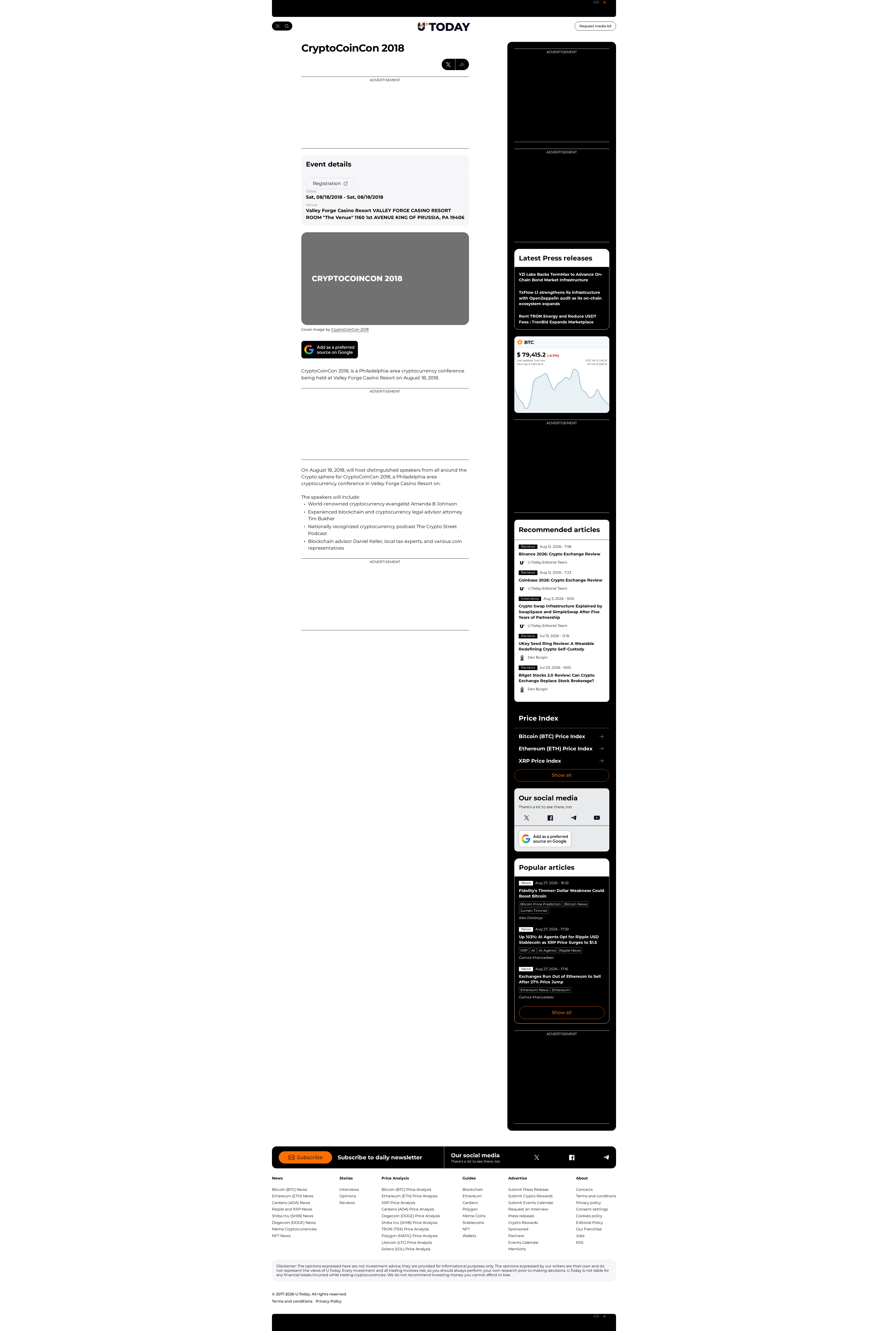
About (582, 1178)
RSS (579, 1242)
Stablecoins (473, 1222)
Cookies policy (589, 1216)
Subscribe (310, 1157)
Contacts (584, 1189)
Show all (562, 775)
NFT (466, 1229)
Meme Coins (474, 1216)
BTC (529, 342)
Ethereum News (534, 990)
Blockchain (472, 1189)
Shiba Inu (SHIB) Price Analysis (410, 1222)
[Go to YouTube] (596, 817)
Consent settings (592, 1209)
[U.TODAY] (444, 26)
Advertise (517, 1178)
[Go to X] (526, 817)
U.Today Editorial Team (547, 562)
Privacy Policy (329, 1301)
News (526, 883)
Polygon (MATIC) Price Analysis (410, 1236)
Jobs (580, 1236)
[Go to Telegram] (573, 817)
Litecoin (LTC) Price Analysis (407, 1242)
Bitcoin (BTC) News (289, 1189)
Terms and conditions (596, 1196)
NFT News (281, 1236)
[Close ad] (604, 2)
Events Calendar (523, 1242)
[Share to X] (448, 64)
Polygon (470, 1209)
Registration (327, 183)
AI (533, 950)
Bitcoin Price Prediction (540, 904)
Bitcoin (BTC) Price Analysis (406, 1189)
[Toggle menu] (282, 26)
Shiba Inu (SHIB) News (292, 1216)
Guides (469, 1178)
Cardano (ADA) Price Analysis (408, 1209)
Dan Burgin (538, 657)
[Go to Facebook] (550, 817)
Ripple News (570, 950)
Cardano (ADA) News (291, 1203)
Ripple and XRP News (292, 1209)
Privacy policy (588, 1203)
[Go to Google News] (329, 350)
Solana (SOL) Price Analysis (406, 1249)
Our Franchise (589, 1229)
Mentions (517, 1249)
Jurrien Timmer (533, 911)
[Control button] (462, 64)
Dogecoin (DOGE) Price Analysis (411, 1216)
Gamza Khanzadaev (536, 958)
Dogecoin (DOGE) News (294, 1222)
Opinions (347, 1196)
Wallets (469, 1236)
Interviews (530, 599)
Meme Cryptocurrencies (294, 1229)
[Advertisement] (385, 113)
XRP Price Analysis (398, 1203)
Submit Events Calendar (530, 1203)
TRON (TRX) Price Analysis (405, 1229)
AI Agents (547, 950)
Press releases (521, 1216)
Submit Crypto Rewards (530, 1196)
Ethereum (561, 990)
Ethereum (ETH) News (292, 1196)
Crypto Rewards (523, 1222)
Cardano (470, 1203)
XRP (524, 950)
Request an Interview (528, 1209)
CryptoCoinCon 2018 (350, 329)
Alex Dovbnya (531, 918)
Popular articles (546, 867)
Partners (516, 1236)
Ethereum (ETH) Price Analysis (410, 1196)
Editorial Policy (589, 1222)
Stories (346, 1178)
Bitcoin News (575, 904)
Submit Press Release (528, 1189)
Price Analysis (395, 1178)
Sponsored (518, 1229)
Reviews (528, 547)
